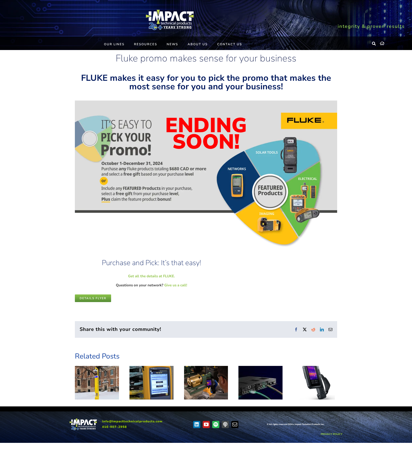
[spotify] (215, 424)
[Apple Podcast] (225, 424)
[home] (392, 42)
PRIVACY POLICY (331, 434)
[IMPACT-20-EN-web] (170, 11)
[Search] (374, 44)
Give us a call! (175, 285)
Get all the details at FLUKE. (151, 276)
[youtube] (206, 424)
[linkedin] (196, 424)
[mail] (234, 424)
